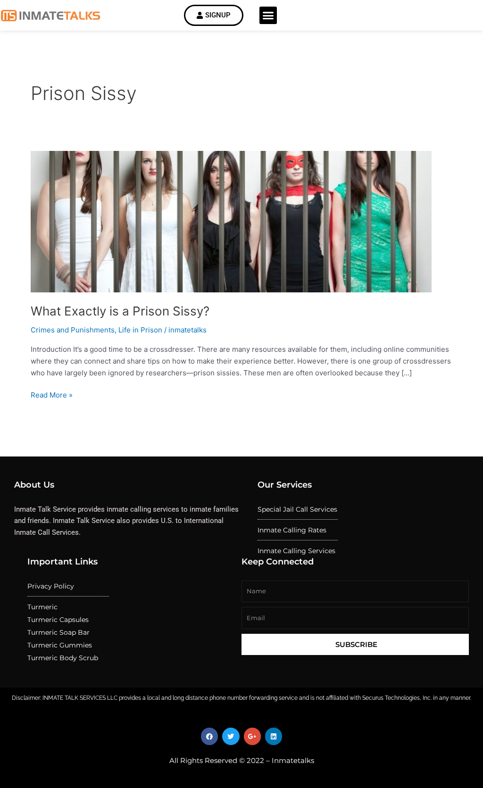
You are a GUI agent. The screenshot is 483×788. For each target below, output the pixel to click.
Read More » (52, 394)
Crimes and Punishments (73, 329)
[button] (268, 16)
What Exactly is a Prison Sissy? (120, 311)
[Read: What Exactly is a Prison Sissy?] (231, 220)
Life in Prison (140, 329)
